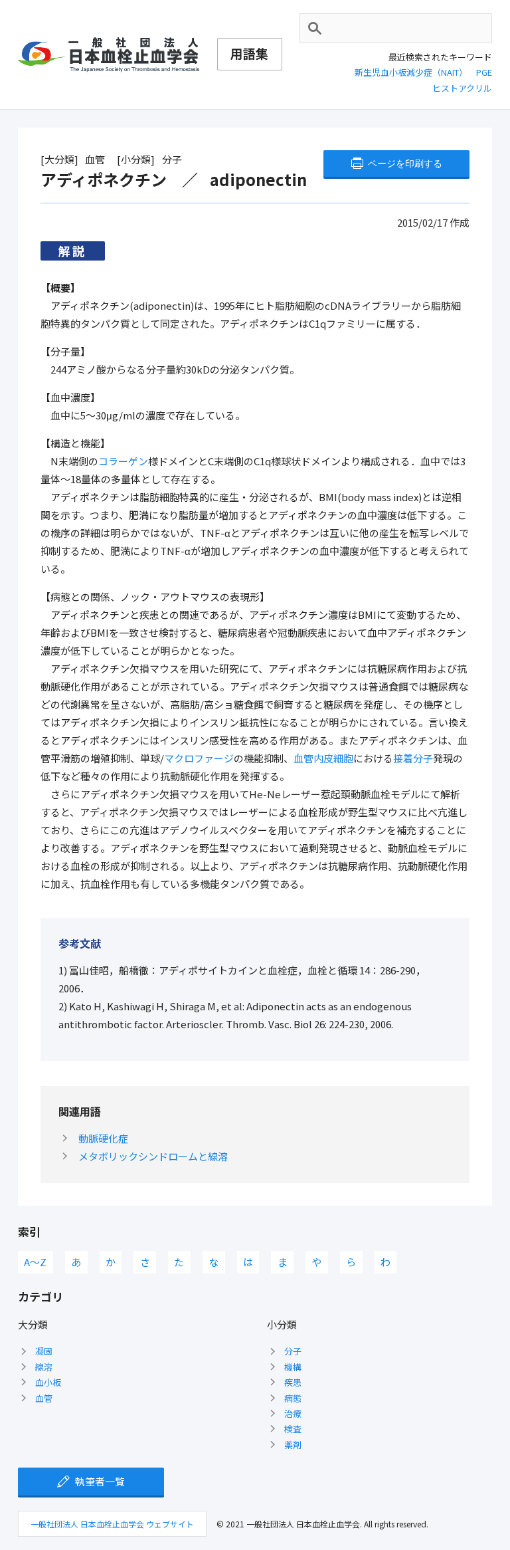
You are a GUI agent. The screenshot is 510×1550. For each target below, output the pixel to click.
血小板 (48, 1382)
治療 (292, 1413)
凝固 (43, 1351)
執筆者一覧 (100, 1481)
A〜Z (35, 1262)
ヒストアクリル (462, 88)
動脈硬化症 (103, 1138)
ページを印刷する (405, 163)
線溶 (43, 1367)
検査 (292, 1428)
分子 (292, 1351)
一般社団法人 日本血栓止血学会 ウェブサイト (112, 1523)
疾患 (292, 1382)
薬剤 (292, 1444)
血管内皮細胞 (323, 758)
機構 (292, 1367)
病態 (292, 1398)
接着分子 (413, 758)
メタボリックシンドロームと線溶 (153, 1156)
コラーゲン (123, 461)
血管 (43, 1398)
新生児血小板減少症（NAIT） (411, 72)
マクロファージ (199, 758)
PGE (484, 72)
